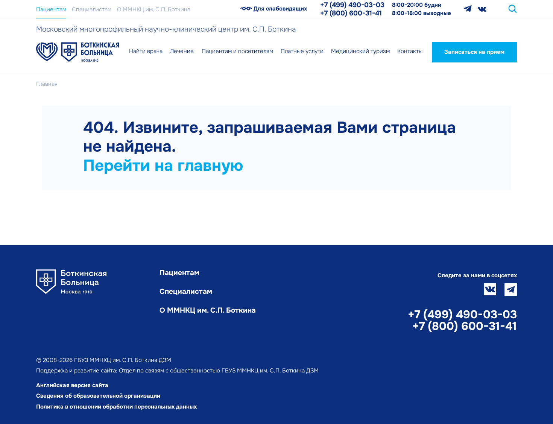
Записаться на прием (474, 52)
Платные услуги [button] (302, 51)
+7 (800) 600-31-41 (351, 13)
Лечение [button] (182, 51)
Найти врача (146, 51)
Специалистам (91, 9)
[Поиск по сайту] (512, 9)
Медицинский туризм (360, 51)
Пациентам (51, 9)
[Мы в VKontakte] (482, 9)
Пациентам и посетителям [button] (237, 51)
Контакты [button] (409, 51)
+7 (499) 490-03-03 (352, 5)
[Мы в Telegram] (467, 9)
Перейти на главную (163, 165)
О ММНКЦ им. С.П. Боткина (153, 9)
